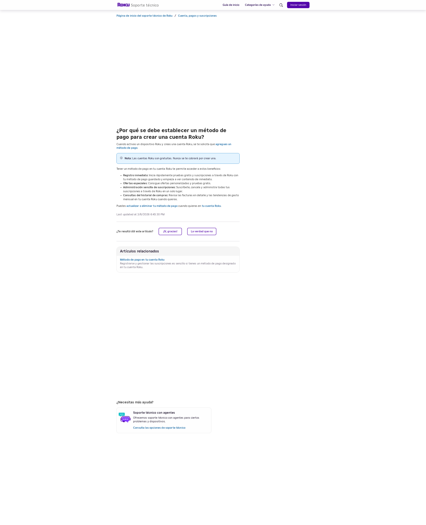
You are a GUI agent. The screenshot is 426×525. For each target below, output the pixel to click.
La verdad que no (202, 231)
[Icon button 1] (281, 5)
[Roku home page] (123, 6)
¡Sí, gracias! (170, 231)
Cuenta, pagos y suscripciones (197, 15)
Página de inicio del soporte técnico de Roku (144, 15)
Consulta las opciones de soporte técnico (159, 427)
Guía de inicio (231, 5)
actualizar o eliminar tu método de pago (152, 206)
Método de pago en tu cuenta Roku (142, 259)
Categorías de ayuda (258, 5)
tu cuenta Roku (211, 206)
